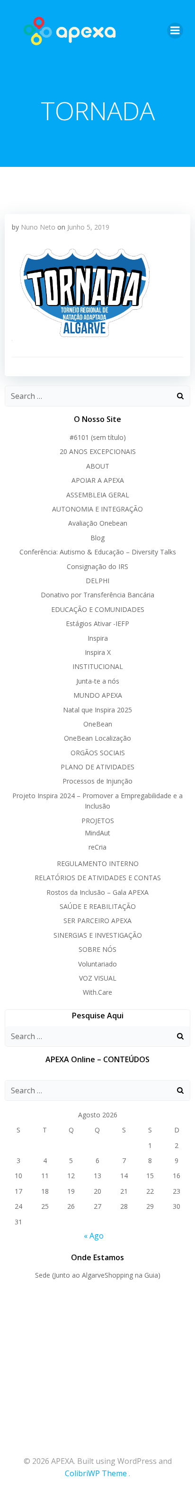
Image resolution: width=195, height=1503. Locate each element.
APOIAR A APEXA (97, 480)
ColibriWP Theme (96, 1473)
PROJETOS (97, 820)
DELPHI (97, 580)
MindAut (97, 832)
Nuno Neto (38, 227)
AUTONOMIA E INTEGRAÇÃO (97, 508)
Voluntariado (97, 963)
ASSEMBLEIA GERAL (97, 494)
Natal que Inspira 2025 (97, 709)
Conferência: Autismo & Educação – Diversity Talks (97, 551)
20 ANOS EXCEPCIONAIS (98, 451)
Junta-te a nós (97, 681)
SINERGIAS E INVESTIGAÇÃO (97, 935)
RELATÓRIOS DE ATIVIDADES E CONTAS (98, 877)
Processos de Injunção (97, 780)
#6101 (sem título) (98, 437)
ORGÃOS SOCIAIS (98, 752)
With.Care (97, 992)
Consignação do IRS (97, 566)
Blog (97, 537)
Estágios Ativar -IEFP (97, 623)
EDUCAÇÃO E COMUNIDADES (97, 609)
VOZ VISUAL (97, 978)
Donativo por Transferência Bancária (97, 594)
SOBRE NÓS (97, 949)
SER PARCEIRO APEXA (97, 920)
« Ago (94, 1235)
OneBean (97, 723)
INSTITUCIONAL (97, 666)
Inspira (98, 638)
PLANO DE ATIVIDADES (97, 766)
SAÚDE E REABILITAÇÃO (98, 906)
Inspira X (98, 652)
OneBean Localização (97, 738)
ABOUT (97, 466)
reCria (97, 846)
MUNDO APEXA (97, 695)
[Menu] (175, 31)
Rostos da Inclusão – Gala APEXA (97, 892)
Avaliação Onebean (97, 523)
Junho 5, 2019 (88, 227)
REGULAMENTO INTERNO (98, 863)
